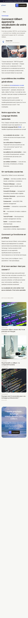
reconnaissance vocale (17, 85)
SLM (19, 127)
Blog (4, 11)
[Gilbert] (3, 5)
